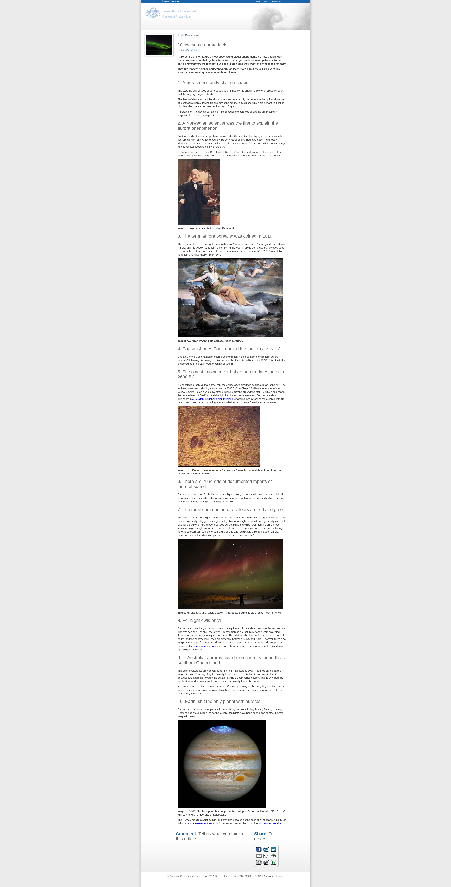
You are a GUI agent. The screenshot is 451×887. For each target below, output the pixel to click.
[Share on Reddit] (266, 857)
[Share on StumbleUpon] (273, 857)
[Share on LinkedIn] (273, 851)
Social (180, 35)
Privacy (280, 876)
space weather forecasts (204, 823)
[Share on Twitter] (266, 851)
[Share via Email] (259, 857)
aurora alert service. (270, 823)
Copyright (175, 876)
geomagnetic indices (208, 645)
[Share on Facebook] (259, 851)
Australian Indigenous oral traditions (212, 398)
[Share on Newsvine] (273, 864)
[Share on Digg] (259, 864)
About (266, 1)
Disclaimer (268, 876)
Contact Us (276, 1)
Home (258, 1)
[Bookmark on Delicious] (266, 864)
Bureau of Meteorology (170, 1)
